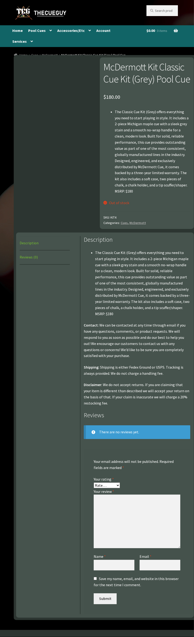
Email (145, 556)
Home (17, 30)
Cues (124, 223)
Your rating (104, 479)
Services (19, 41)
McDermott (137, 223)
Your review (104, 491)
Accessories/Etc (71, 30)
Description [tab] (29, 243)
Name (100, 556)
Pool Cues (37, 30)
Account (103, 30)
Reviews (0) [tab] (29, 257)
